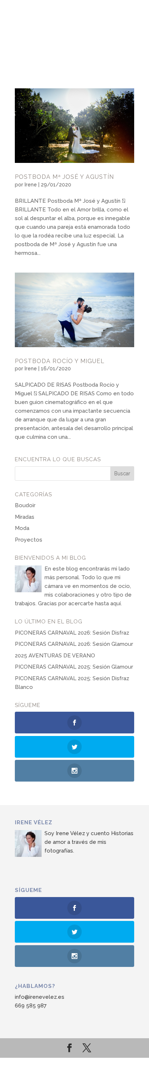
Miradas (24, 517)
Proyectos (28, 539)
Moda (22, 528)
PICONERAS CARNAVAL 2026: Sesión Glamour (74, 644)
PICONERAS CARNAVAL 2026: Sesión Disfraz (72, 633)
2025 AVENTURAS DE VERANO (55, 655)
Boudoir (25, 505)
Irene (31, 185)
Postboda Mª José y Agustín (64, 176)
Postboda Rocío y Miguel (60, 361)
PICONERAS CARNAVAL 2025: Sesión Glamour (74, 667)
